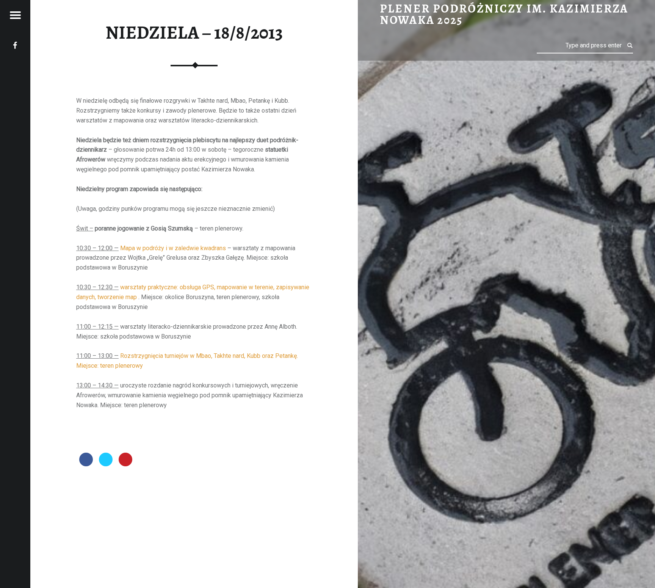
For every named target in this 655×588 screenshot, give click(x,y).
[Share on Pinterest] (125, 464)
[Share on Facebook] (86, 464)
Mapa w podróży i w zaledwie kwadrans (173, 248)
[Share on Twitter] (106, 464)
